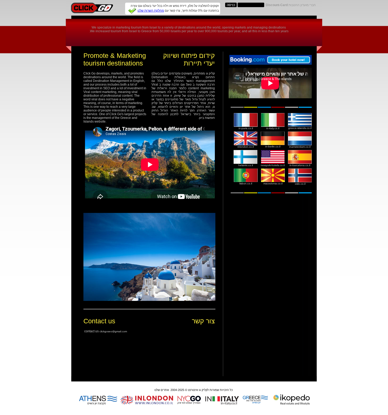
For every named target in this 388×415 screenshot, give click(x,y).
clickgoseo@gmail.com (113, 331)
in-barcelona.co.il (300, 165)
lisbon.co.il (245, 183)
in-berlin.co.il (272, 146)
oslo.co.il (300, 183)
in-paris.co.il (246, 128)
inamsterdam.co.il (299, 146)
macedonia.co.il (272, 183)
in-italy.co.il (272, 128)
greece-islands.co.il (299, 128)
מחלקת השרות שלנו (151, 10)
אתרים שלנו (161, 389)
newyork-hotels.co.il (273, 165)
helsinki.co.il (245, 165)
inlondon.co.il (246, 146)
